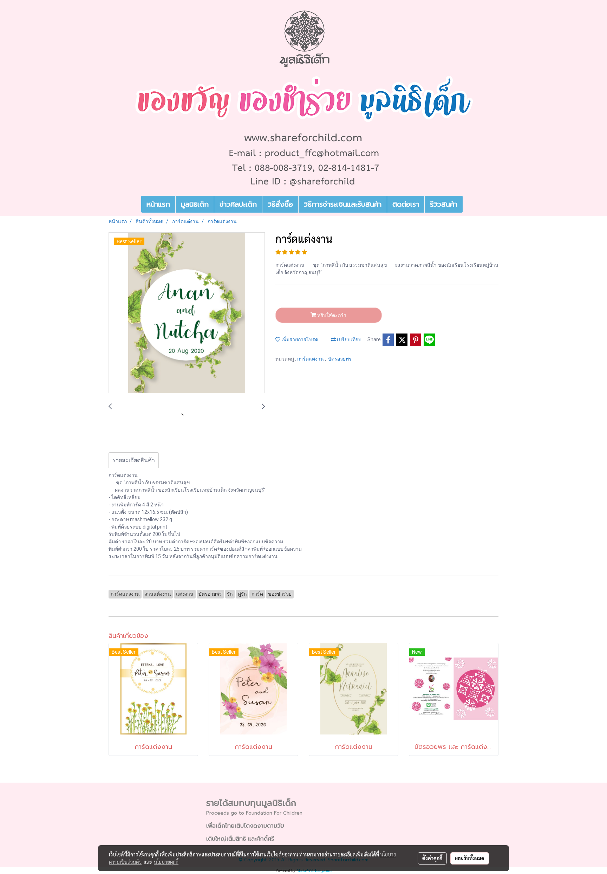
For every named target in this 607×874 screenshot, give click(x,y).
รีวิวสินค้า (443, 204)
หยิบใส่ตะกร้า (331, 315)
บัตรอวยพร (340, 359)
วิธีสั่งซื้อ (280, 204)
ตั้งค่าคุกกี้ (432, 858)
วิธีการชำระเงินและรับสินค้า (342, 204)
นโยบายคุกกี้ (166, 862)
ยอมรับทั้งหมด (469, 858)
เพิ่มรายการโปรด (299, 339)
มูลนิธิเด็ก (195, 204)
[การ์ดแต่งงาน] (187, 313)
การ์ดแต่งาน (311, 359)
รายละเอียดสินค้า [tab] (133, 460)
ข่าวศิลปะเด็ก (238, 204)
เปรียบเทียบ (348, 339)
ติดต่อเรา (405, 204)
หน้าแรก (158, 204)
